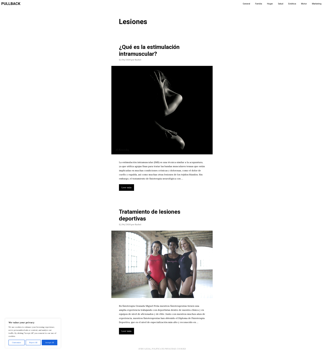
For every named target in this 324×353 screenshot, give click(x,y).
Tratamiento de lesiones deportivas (149, 215)
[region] (33, 333)
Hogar (270, 3)
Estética (292, 3)
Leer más (126, 187)
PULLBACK (10, 4)
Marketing (316, 3)
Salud (280, 3)
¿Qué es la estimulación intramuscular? (149, 50)
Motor (304, 3)
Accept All (49, 342)
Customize (16, 342)
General (246, 3)
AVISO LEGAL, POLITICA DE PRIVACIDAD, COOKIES (162, 349)
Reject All (33, 342)
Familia (258, 3)
